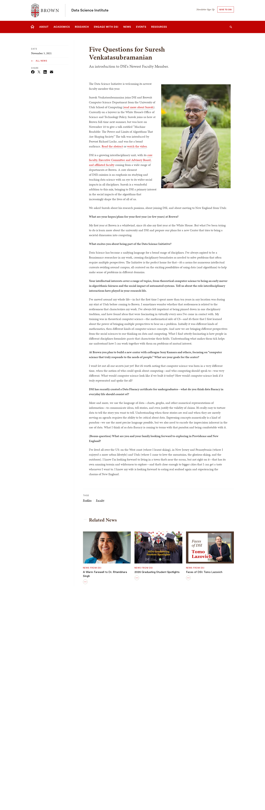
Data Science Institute (89, 10)
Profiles (87, 500)
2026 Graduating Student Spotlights (157, 572)
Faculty (100, 500)
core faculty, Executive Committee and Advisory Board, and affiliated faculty (120, 160)
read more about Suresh (138, 107)
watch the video (137, 146)
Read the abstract (112, 146)
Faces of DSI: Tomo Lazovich (204, 572)
